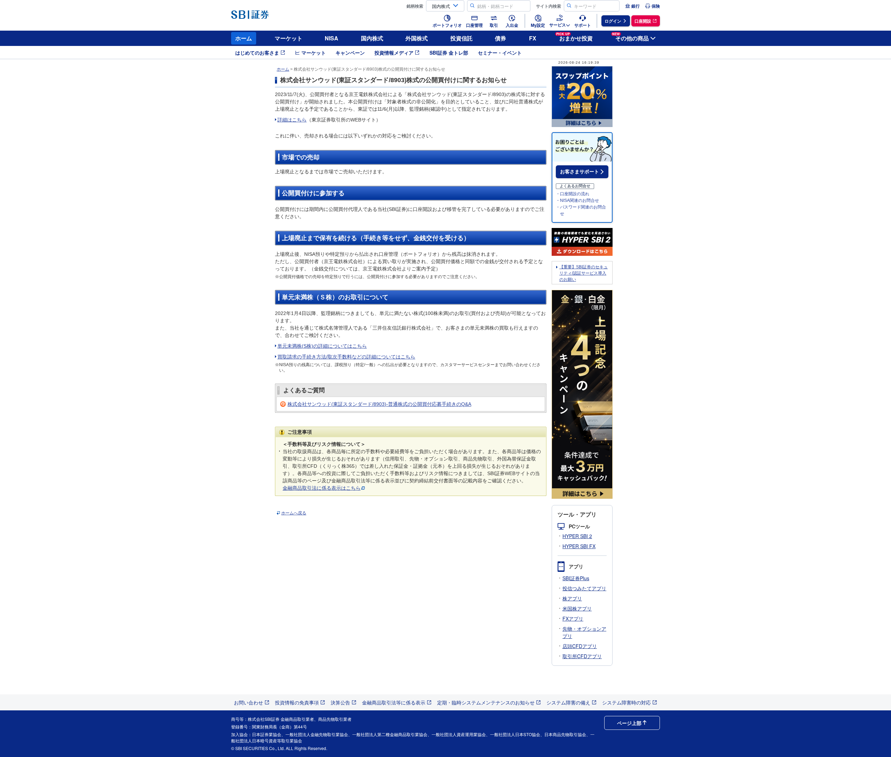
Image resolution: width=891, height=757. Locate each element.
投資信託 (461, 38)
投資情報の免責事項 (297, 702)
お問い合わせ (248, 702)
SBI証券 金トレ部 (448, 52)
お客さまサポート (579, 171)
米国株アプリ (577, 608)
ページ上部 (629, 722)
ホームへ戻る (293, 513)
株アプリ (572, 598)
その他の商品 (630, 37)
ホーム (243, 38)
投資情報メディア (393, 52)
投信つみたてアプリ (584, 588)
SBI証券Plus (575, 578)
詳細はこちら (292, 120)
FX (532, 38)
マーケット (288, 38)
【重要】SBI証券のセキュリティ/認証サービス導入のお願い (583, 273)
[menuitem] (632, 5)
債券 (500, 38)
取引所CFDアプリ (582, 656)
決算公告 (340, 702)
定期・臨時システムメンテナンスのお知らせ (486, 702)
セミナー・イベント (500, 52)
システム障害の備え (568, 702)
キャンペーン (350, 52)
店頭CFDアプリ (579, 645)
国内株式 (372, 38)
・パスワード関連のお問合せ (581, 210)
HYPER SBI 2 (577, 536)
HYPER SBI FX (579, 546)
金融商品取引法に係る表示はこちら (322, 488)
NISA (331, 38)
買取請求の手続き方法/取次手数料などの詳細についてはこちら (346, 357)
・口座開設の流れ (572, 193)
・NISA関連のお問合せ (577, 200)
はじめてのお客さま (257, 52)
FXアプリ (572, 618)
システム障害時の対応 (626, 702)
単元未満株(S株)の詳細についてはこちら (322, 346)
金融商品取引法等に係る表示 (393, 702)
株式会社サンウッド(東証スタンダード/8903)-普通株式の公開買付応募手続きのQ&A (379, 404)
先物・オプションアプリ (584, 632)
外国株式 (416, 38)
